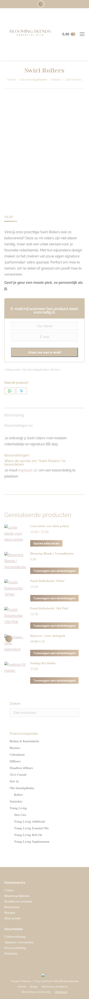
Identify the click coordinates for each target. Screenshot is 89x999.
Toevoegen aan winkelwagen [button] (54, 571)
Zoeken (75, 712)
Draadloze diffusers (21, 768)
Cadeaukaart (17, 754)
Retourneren (11, 907)
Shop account (12, 918)
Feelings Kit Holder (43, 663)
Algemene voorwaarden (18, 942)
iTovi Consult (18, 774)
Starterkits (16, 801)
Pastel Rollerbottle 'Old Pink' (49, 608)
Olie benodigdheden (35, 369)
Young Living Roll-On (28, 835)
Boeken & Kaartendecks (24, 741)
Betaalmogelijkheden (17, 896)
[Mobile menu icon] (82, 34)
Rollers (55, 369)
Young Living (18, 808)
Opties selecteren (46, 543)
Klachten (9, 912)
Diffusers (15, 761)
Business (15, 748)
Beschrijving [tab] (14, 415)
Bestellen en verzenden (18, 901)
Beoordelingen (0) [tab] (18, 425)
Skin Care (20, 815)
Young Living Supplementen (31, 841)
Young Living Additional (29, 821)
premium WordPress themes (60, 981)
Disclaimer (10, 953)
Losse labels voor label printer (49, 526)
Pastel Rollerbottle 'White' (47, 580)
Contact (9, 890)
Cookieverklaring (14, 936)
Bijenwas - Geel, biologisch (47, 635)
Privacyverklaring (15, 948)
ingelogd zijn (28, 470)
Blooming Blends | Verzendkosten (51, 553)
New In (14, 781)
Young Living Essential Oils (31, 828)
